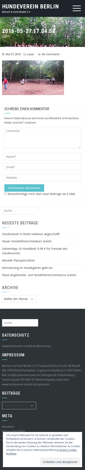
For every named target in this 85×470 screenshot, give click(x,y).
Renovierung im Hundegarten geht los (27, 268)
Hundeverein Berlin (30, 6)
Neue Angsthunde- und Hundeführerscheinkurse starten (39, 275)
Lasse (30, 54)
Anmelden (8, 426)
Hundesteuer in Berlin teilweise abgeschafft (31, 234)
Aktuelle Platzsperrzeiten (18, 260)
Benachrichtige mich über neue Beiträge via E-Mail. (42, 194)
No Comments (50, 54)
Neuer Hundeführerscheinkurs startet (27, 241)
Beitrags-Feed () (13, 431)
